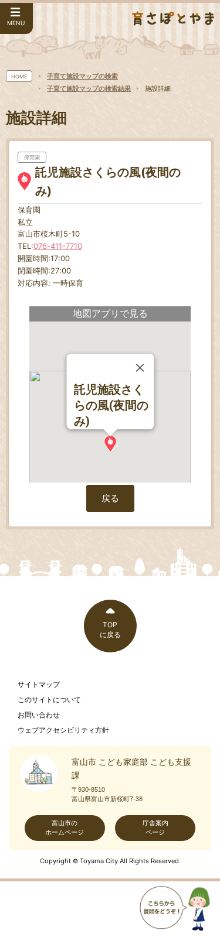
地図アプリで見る (110, 313)
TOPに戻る (110, 629)
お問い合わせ (39, 715)
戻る (110, 498)
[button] (110, 443)
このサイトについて (49, 700)
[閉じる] (140, 368)
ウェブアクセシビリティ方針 (63, 730)
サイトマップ (39, 684)
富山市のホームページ (64, 827)
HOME (19, 76)
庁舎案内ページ (155, 827)
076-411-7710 (57, 246)
